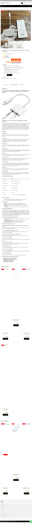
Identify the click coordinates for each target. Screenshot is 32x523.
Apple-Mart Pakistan (5, 2)
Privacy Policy (3, 512)
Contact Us (2, 507)
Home (1, 9)
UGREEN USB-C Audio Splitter (8, 260)
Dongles (8, 9)
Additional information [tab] (14, 84)
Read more (5, 493)
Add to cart (5, 338)
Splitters (14, 78)
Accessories (4, 9)
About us (2, 503)
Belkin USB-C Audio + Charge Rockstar (10, 258)
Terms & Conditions (4, 516)
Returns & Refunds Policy (5, 514)
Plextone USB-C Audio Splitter (9, 261)
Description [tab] (5, 84)
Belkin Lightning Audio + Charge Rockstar (10, 259)
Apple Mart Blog (3, 505)
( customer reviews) (9, 53)
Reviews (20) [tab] (22, 84)
